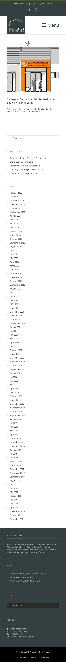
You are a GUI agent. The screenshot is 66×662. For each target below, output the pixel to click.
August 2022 (15, 288)
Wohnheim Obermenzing (21, 162)
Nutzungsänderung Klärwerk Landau (27, 169)
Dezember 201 (16, 519)
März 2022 (14, 304)
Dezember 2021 (17, 312)
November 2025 (17, 204)
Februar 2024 (16, 231)
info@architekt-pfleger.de (27, 3)
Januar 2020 (15, 400)
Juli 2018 (13, 454)
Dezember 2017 (17, 469)
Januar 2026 (15, 196)
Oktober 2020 (16, 365)
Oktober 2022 (16, 281)
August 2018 (15, 450)
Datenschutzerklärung (39, 657)
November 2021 (17, 315)
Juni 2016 (14, 503)
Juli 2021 (13, 331)
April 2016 (14, 507)
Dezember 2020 (17, 358)
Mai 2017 (14, 492)
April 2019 (14, 434)
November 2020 (17, 361)
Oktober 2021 (16, 319)
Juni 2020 (14, 381)
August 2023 (15, 246)
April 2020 (14, 388)
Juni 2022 (14, 296)
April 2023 (14, 262)
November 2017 (17, 473)
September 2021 (17, 323)
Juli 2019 (13, 423)
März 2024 (14, 227)
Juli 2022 (13, 292)
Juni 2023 (14, 254)
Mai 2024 (14, 223)
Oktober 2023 (16, 239)
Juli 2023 (13, 250)
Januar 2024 (15, 235)
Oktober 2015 (16, 515)
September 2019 (17, 415)
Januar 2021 (15, 354)
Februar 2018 (16, 461)
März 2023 (14, 265)
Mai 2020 (14, 384)
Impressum (22, 657)
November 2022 (17, 277)
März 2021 (14, 346)
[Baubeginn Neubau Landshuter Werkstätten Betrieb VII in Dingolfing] (33, 68)
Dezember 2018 (17, 442)
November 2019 (17, 407)
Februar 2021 (16, 350)
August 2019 (15, 419)
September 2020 (17, 369)
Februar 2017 (16, 496)
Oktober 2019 (16, 411)
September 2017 (17, 476)
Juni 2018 (14, 457)
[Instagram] (36, 10)
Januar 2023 (15, 269)
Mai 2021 (14, 338)
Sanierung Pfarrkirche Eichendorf (25, 165)
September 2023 (17, 243)
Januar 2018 (15, 465)
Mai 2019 (14, 430)
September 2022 (17, 285)
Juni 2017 (14, 488)
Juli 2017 (13, 484)
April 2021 (14, 342)
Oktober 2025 (16, 208)
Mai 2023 (14, 258)
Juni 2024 (14, 219)
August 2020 (15, 373)
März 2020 (14, 392)
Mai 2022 (14, 300)
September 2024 (17, 212)
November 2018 (17, 446)
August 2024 (15, 216)
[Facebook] (30, 10)
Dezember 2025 (17, 200)
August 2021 (15, 327)
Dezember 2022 (17, 273)
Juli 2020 (13, 377)
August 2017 (15, 480)
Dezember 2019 (17, 404)
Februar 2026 (16, 193)
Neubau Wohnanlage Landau (23, 173)
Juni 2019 (14, 427)
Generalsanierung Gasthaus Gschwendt (28, 158)
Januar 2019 (15, 438)
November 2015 (17, 511)
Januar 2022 (15, 308)
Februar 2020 (16, 396)
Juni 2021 (14, 335)
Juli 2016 (13, 499)
